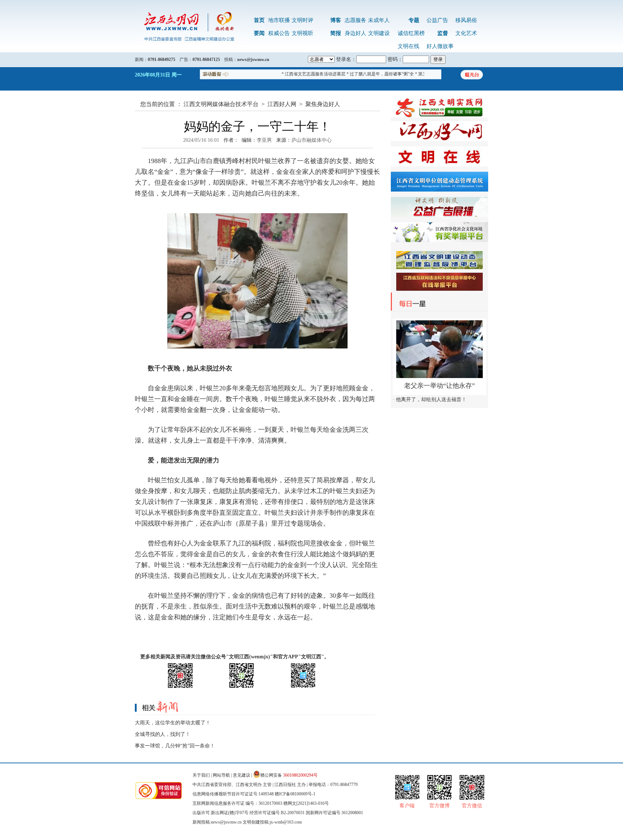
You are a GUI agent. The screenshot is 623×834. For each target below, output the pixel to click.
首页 (259, 20)
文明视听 (302, 33)
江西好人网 (282, 104)
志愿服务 (355, 20)
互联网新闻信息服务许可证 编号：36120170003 (237, 803)
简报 (335, 33)
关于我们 (201, 775)
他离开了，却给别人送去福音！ (431, 399)
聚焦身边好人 (322, 104)
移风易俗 (466, 20)
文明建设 (379, 33)
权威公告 (279, 33)
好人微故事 (440, 46)
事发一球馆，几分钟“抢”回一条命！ (175, 746)
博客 (335, 20)
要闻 (259, 33)
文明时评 (302, 20)
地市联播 (279, 20)
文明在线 (408, 46)
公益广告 (437, 20)
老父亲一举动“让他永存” (439, 385)
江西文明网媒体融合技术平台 (221, 104)
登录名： (346, 59)
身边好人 (355, 33)
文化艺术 (466, 33)
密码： (395, 59)
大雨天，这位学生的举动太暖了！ (173, 722)
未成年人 (379, 20)
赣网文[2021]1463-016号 (306, 803)
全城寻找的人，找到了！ (162, 734)
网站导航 (221, 775)
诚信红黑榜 (411, 33)
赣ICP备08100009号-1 (295, 793)
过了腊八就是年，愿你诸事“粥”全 (371, 73)
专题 (413, 20)
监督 (442, 33)
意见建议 (241, 775)
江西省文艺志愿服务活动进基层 (304, 73)
